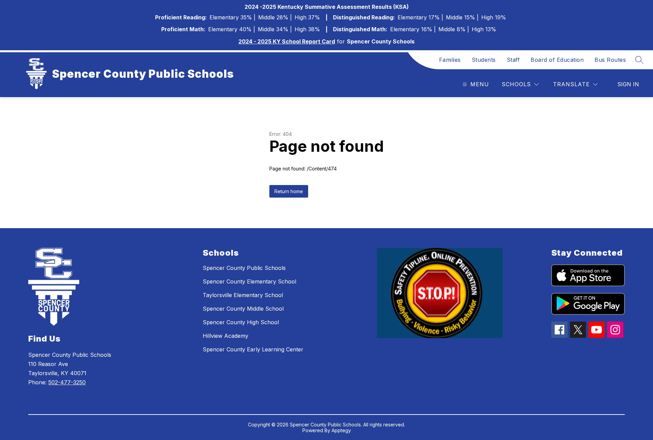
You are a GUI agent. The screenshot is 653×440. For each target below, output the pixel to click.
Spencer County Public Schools (244, 267)
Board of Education (557, 59)
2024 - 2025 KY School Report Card (286, 41)
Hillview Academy (225, 335)
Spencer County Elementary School (249, 281)
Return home (288, 191)
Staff (513, 59)
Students (484, 59)
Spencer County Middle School (243, 308)
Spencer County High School (241, 322)
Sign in (628, 84)
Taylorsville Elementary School (243, 295)
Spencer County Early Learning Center (253, 349)
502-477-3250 (67, 382)
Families (450, 59)
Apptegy (341, 430)
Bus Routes (610, 59)
